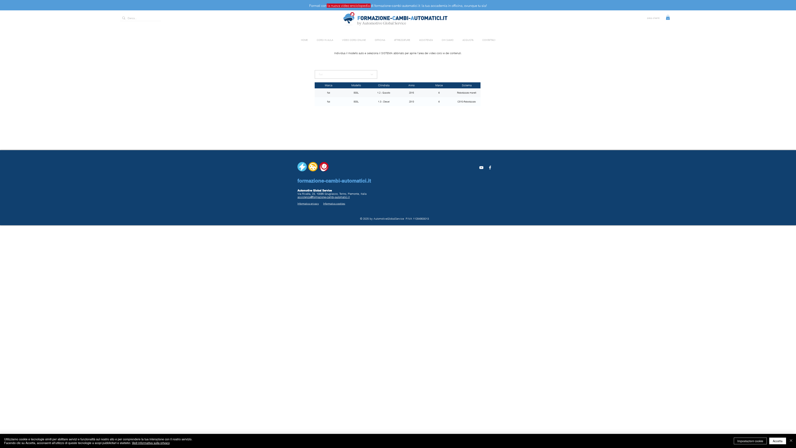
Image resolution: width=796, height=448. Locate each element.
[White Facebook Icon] (490, 167)
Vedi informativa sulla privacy (151, 443)
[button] (668, 17)
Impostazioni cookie (750, 441)
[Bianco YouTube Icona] (481, 167)
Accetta (778, 441)
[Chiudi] (791, 441)
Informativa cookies (334, 203)
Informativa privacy (308, 203)
